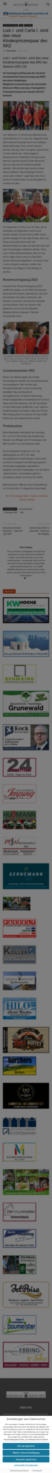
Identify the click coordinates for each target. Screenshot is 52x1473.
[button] (26, 1453)
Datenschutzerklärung (19, 1470)
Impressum (37, 1470)
